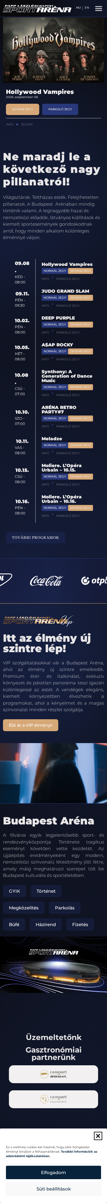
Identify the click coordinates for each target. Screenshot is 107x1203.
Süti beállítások (54, 1189)
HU (78, 7)
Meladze (52, 438)
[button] (98, 1136)
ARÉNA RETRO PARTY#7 (59, 409)
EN (87, 7)
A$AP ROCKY (57, 345)
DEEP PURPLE (58, 318)
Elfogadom (53, 1172)
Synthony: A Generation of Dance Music (67, 376)
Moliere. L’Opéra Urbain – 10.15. (62, 468)
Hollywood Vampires (67, 264)
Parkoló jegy (68, 279)
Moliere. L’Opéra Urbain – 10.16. (62, 499)
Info (9, 124)
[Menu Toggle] (99, 8)
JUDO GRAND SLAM (37, 91)
